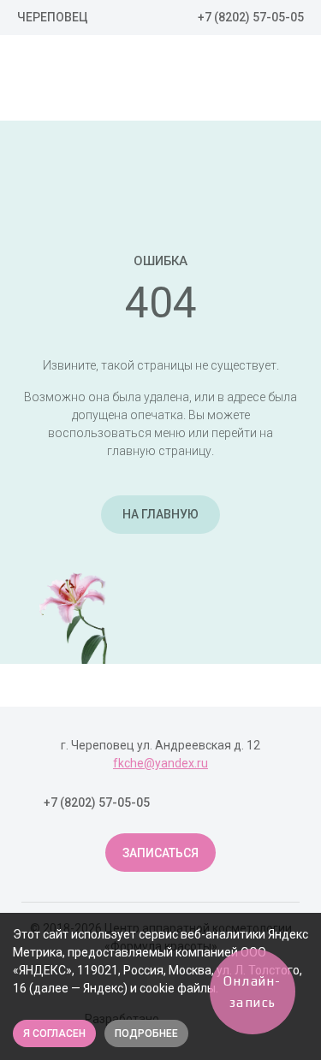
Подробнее (146, 1033)
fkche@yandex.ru (160, 763)
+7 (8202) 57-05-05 (251, 17)
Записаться (160, 853)
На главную (160, 514)
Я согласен (54, 1033)
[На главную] (111, 80)
